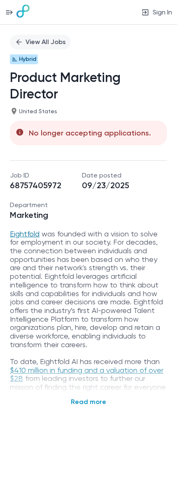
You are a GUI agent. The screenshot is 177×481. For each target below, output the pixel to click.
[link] (23, 11)
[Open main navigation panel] (9, 12)
